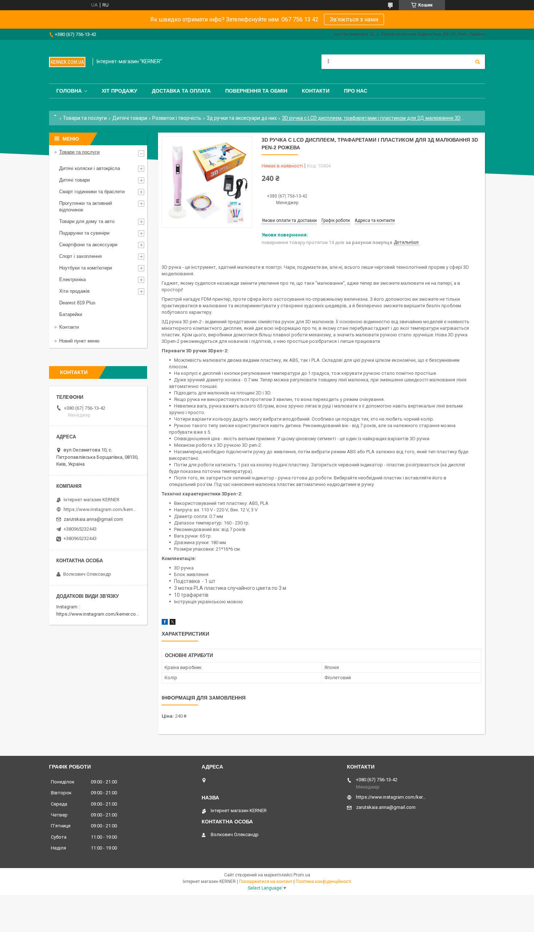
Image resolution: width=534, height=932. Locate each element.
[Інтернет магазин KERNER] (67, 62)
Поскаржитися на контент (265, 881)
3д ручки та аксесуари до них (242, 118)
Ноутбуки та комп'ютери (85, 268)
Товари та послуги (85, 118)
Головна (69, 91)
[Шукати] (477, 61)
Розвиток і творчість (176, 118)
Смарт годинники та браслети (92, 191)
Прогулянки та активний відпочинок (85, 206)
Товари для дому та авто (86, 221)
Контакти (315, 91)
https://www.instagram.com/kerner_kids (100, 509)
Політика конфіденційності (323, 881)
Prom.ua (302, 875)
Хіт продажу (119, 91)
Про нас (355, 91)
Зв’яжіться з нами (354, 19)
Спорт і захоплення (80, 256)
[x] (172, 623)
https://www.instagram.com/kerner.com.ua (101, 614)
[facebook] (165, 623)
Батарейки (70, 314)
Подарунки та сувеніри (84, 233)
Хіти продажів (74, 291)
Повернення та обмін (256, 91)
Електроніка (72, 279)
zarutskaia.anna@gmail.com (93, 519)
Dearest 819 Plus (77, 302)
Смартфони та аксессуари (88, 244)
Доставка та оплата (181, 91)
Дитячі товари (129, 118)
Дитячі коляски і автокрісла (89, 168)
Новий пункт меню (79, 341)
